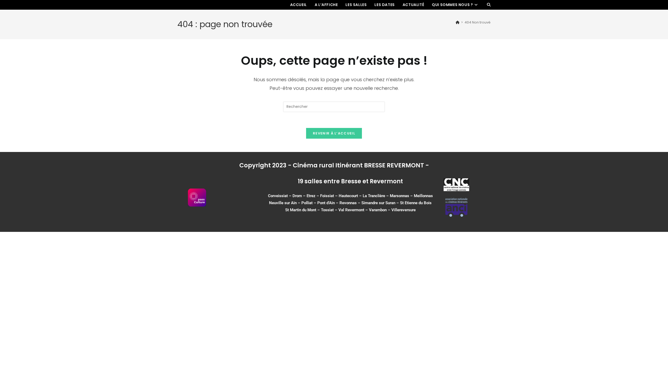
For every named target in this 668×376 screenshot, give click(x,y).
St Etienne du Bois (416, 203)
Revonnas (348, 203)
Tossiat (327, 210)
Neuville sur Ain (283, 203)
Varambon (378, 210)
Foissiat (327, 195)
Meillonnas (423, 195)
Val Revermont (351, 210)
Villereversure (403, 210)
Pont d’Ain (326, 203)
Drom (297, 195)
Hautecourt (348, 195)
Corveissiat (278, 195)
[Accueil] (458, 22)
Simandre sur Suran (378, 203)
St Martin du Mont (300, 210)
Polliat (307, 203)
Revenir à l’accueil (334, 133)
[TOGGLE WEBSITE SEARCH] (488, 5)
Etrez (311, 195)
